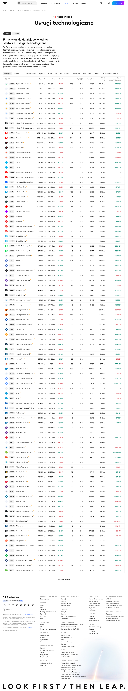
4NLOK (12, 472)
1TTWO (12, 339)
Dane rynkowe (66, 603)
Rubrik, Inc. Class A (22, 462)
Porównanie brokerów (68, 616)
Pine (41, 618)
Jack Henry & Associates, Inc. (25, 560)
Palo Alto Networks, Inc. (24, 152)
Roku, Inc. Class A (22, 428)
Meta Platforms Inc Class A (24, 113)
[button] (48, 3)
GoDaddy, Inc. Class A (23, 555)
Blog (62, 639)
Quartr (30, 627)
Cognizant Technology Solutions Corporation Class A (25, 373)
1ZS (11, 359)
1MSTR (12, 314)
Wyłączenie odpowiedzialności (71, 665)
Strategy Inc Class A (22, 310)
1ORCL (12, 138)
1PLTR (12, 128)
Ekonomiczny (44, 635)
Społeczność (55, 3)
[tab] (7, 33)
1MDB (11, 349)
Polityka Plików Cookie (68, 670)
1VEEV (12, 334)
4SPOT (12, 251)
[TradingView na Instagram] (16, 604)
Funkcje (63, 599)
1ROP (11, 344)
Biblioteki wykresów (112, 601)
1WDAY (12, 300)
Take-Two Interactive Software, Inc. (25, 339)
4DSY (11, 354)
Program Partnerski (112, 618)
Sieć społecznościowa (96, 599)
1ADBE (12, 221)
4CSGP (12, 535)
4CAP (11, 447)
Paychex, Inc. (20, 329)
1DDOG (12, 280)
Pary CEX (43, 614)
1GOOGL (12, 98)
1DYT (11, 501)
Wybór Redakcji (94, 620)
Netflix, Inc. (19, 143)
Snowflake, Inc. (21, 236)
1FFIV (11, 437)
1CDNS (12, 270)
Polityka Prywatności (68, 667)
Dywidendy (44, 639)
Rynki (66, 3)
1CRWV (12, 324)
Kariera (63, 644)
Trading (91, 616)
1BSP (11, 388)
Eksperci (91, 629)
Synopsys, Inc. (20, 285)
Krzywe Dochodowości (47, 650)
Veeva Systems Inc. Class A (25, 334)
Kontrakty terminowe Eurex (70, 627)
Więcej (84, 3)
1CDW (12, 481)
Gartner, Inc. (20, 550)
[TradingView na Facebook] (8, 604)
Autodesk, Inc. (20, 290)
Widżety (109, 599)
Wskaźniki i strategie (95, 627)
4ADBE (12, 216)
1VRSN (12, 413)
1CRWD (12, 177)
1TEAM (12, 319)
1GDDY (12, 555)
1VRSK (12, 423)
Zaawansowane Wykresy (114, 605)
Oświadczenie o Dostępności (70, 672)
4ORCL (12, 133)
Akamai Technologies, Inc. (24, 511)
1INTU (12, 260)
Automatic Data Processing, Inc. (25, 226)
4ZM (11, 378)
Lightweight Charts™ (113, 603)
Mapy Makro (44, 655)
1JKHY (12, 560)
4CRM (11, 192)
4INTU (12, 265)
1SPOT (12, 246)
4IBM (11, 182)
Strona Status (65, 678)
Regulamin (92, 608)
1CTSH (12, 373)
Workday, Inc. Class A (23, 300)
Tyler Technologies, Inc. (23, 506)
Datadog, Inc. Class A (23, 280)
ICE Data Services (28, 614)
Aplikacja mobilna (46, 663)
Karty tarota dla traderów (69, 655)
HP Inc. (18, 393)
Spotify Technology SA (23, 246)
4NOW (12, 197)
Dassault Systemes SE (23, 354)
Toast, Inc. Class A (22, 457)
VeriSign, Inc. (20, 413)
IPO (41, 642)
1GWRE (12, 496)
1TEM (11, 565)
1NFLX (12, 147)
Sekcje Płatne (93, 633)
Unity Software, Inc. (22, 467)
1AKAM (12, 516)
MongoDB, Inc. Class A (23, 349)
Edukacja (92, 618)
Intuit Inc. (19, 260)
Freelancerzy (93, 631)
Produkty (43, 3)
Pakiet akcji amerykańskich (70, 629)
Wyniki (42, 637)
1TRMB (12, 526)
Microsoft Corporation (23, 103)
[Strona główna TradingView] (5, 3)
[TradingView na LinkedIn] (20, 604)
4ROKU (12, 432)
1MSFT (12, 103)
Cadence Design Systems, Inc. (25, 270)
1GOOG (12, 84)
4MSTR (12, 310)
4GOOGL (12, 88)
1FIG (11, 521)
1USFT (12, 467)
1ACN (11, 211)
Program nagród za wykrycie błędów (73, 676)
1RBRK (12, 462)
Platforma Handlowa (112, 608)
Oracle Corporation (22, 133)
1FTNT (12, 206)
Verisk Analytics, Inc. (22, 423)
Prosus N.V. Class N (22, 275)
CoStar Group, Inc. (22, 531)
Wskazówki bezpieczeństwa (70, 674)
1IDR (11, 545)
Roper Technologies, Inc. (24, 344)
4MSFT (12, 108)
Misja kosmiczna (66, 637)
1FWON (12, 418)
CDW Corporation (21, 482)
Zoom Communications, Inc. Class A (25, 378)
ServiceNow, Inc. (21, 197)
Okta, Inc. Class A (21, 369)
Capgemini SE (20, 447)
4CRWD (12, 172)
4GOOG (12, 93)
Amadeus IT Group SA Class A (25, 403)
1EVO (11, 491)
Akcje (42, 605)
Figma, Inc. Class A (22, 521)
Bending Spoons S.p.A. (23, 388)
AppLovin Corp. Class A (23, 256)
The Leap (64, 618)
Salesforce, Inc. (21, 187)
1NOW (12, 201)
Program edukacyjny (113, 620)
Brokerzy (74, 3)
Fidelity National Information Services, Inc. (25, 452)
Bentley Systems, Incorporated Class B (25, 570)
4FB (11, 113)
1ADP (11, 231)
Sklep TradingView (67, 652)
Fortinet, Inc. (20, 206)
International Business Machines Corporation (25, 182)
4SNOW (12, 241)
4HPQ (11, 398)
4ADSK (12, 290)
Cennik (63, 601)
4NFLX (12, 142)
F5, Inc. (18, 437)
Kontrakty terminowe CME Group (72, 624)
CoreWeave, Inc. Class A (24, 324)
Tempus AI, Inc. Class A (23, 565)
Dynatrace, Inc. (21, 501)
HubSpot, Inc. (20, 541)
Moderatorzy (93, 610)
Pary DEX (43, 616)
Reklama (109, 614)
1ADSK (12, 295)
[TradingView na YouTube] (12, 604)
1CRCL (12, 442)
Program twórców (94, 605)
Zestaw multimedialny (68, 646)
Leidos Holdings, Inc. (22, 486)
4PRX (11, 275)
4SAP (11, 162)
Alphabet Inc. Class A (24, 89)
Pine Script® (44, 657)
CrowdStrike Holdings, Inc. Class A (25, 172)
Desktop (43, 665)
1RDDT (12, 364)
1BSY (11, 570)
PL (104, 3)
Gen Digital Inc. (21, 472)
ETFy (42, 607)
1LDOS (12, 486)
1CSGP (12, 531)
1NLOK (12, 477)
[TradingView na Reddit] (32, 604)
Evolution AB (20, 491)
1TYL (11, 506)
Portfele (42, 648)
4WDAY (12, 305)
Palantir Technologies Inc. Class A (25, 123)
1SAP (11, 167)
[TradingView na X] (4, 604)
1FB (11, 118)
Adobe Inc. (19, 216)
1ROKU (12, 427)
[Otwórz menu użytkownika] (109, 3)
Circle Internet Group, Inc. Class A (25, 442)
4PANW (12, 157)
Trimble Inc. (20, 526)
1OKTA (12, 368)
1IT (12, 550)
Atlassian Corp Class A (23, 319)
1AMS (11, 403)
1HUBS (12, 540)
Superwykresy (45, 599)
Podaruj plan (65, 605)
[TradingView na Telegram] (24, 604)
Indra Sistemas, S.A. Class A (25, 545)
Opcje (42, 652)
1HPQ (11, 393)
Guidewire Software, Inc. (24, 496)
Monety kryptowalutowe (48, 612)
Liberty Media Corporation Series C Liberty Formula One (25, 418)
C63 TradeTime (66, 657)
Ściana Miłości (93, 601)
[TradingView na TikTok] (28, 604)
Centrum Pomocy (67, 642)
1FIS (11, 452)
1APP (11, 255)
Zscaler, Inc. (20, 359)
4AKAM (12, 511)
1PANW (12, 152)
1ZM (11, 383)
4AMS (11, 408)
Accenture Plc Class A (23, 211)
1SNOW (12, 236)
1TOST (12, 457)
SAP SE (18, 162)
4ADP (11, 226)
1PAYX (12, 329)
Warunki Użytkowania (68, 663)
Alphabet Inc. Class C (23, 84)
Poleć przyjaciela (94, 603)
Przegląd (64, 612)
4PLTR (12, 123)
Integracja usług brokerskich (115, 616)
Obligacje (43, 609)
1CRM (11, 187)
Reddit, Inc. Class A (22, 364)
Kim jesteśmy (65, 635)
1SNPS (12, 285)
